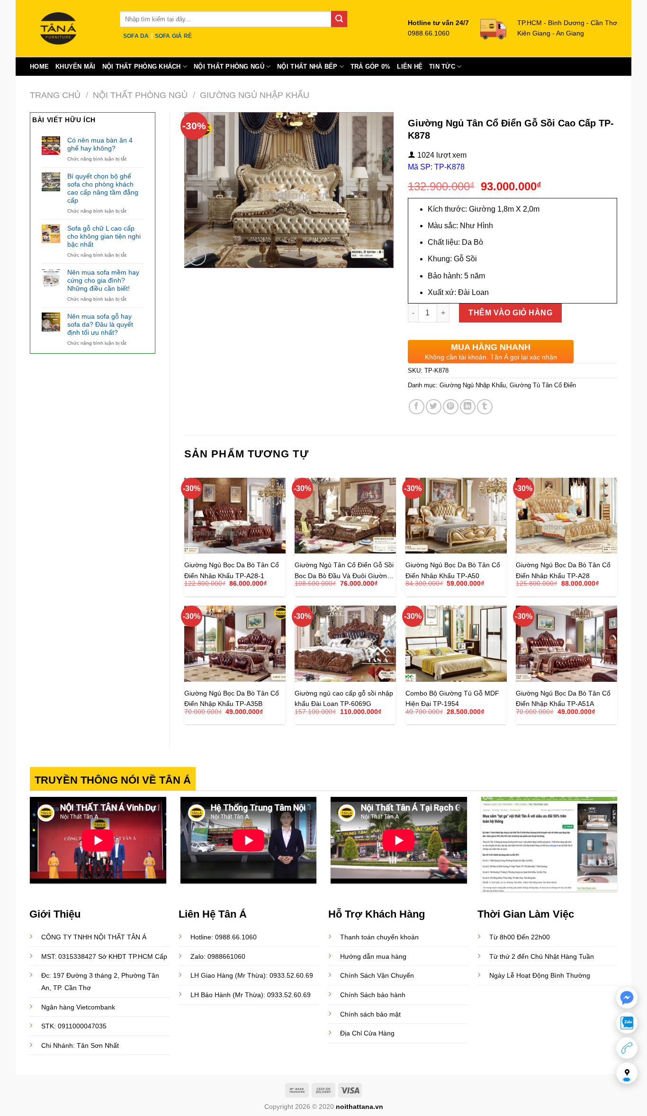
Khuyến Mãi (75, 66)
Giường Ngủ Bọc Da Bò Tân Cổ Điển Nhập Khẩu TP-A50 (452, 570)
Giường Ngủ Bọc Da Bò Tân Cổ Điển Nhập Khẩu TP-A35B (231, 698)
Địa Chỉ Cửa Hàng (367, 1033)
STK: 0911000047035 (74, 1026)
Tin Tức (442, 66)
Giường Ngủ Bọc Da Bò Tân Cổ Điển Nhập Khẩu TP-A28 (563, 570)
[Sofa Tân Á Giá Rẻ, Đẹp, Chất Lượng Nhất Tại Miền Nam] (68, 28)
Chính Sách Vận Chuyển (377, 975)
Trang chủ (55, 95)
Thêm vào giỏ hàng (510, 313)
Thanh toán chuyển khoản (379, 937)
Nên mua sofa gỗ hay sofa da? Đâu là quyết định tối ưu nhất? (100, 324)
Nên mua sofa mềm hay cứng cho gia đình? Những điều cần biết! (103, 280)
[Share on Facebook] (416, 407)
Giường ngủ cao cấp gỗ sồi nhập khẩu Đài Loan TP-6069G (344, 698)
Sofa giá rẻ (173, 36)
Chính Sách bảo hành (372, 995)
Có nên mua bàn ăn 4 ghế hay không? (100, 144)
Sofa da (136, 36)
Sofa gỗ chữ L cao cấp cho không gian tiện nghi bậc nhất (104, 236)
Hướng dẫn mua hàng (373, 956)
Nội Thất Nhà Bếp (307, 66)
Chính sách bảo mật (370, 1014)
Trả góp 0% (370, 66)
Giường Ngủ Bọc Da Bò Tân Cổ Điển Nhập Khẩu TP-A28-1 (231, 570)
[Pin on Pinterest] (450, 407)
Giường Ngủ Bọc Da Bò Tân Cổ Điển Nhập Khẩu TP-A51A (563, 698)
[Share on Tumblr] (485, 407)
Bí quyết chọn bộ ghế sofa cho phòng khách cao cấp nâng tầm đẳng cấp (102, 188)
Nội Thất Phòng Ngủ (229, 66)
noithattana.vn (359, 1106)
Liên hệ (409, 66)
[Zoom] (197, 256)
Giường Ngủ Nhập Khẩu (254, 95)
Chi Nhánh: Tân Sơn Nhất (80, 1045)
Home (39, 66)
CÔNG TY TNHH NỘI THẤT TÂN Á (93, 937)
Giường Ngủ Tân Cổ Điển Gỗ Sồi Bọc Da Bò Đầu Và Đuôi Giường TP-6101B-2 (344, 570)
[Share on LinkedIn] (468, 407)
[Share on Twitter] (433, 407)
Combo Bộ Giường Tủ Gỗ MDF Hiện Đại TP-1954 (452, 698)
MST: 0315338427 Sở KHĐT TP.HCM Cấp (104, 956)
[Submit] (339, 19)
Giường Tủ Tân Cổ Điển (543, 385)
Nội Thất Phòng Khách (141, 66)
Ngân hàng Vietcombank (78, 1007)
